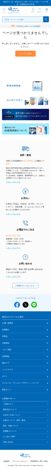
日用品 (5, 336)
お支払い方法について (11, 415)
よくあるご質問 (9, 436)
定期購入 (5, 329)
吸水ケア (5, 363)
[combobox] (25, 19)
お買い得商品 (7, 323)
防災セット (6, 389)
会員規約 (6, 461)
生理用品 (5, 356)
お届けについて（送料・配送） (15, 420)
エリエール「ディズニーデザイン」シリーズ (20, 383)
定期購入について (10, 431)
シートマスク (7, 369)
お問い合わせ (8, 442)
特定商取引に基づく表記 (39, 461)
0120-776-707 (13, 235)
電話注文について (10, 409)
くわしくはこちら (13, 182)
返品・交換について (10, 425)
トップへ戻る (25, 53)
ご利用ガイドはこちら (25, 285)
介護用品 (5, 343)
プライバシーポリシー (20, 461)
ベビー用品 (6, 349)
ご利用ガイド (8, 404)
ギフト (5, 376)
